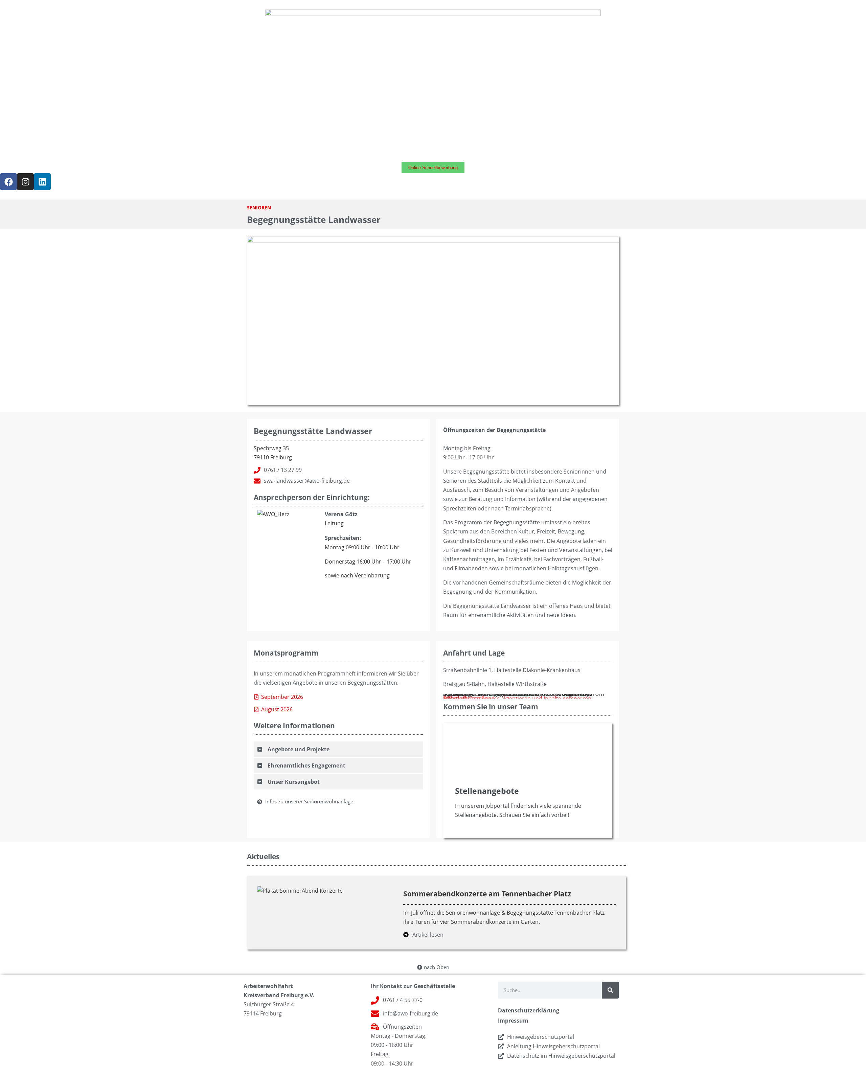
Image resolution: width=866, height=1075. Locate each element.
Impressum (513, 1020)
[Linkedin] (42, 181)
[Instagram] (25, 181)
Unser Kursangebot (294, 781)
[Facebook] (8, 181)
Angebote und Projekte (298, 749)
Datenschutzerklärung (528, 1010)
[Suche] (610, 990)
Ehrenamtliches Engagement (306, 765)
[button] (338, 749)
